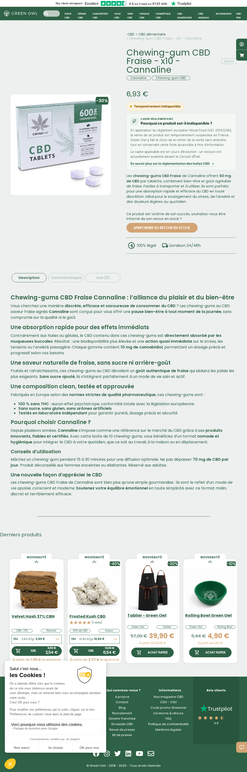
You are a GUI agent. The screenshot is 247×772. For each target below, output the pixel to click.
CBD (130, 34)
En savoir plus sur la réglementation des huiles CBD (170, 163)
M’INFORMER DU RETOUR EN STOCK (162, 227)
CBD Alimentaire (152, 34)
